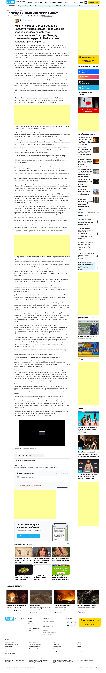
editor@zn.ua (51, 634)
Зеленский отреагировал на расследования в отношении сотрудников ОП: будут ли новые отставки (85, 246)
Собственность (80, 651)
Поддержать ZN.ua (93, 2)
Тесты (66, 2)
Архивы (30, 621)
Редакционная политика (34, 628)
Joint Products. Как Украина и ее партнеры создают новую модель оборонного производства (85, 183)
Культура (55, 651)
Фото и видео (44, 2)
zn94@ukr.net (45, 630)
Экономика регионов (10, 653)
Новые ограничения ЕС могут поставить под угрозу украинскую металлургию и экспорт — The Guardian (85, 141)
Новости (30, 2)
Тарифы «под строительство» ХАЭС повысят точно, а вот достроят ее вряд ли (87, 338)
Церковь (55, 648)
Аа (86, 2)
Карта (29, 630)
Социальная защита (34, 642)
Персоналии (32, 651)
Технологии (56, 644)
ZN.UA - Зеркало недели (88, 110)
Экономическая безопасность (36, 648)
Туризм (78, 648)
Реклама (30, 626)
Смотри (81, 409)
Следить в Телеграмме (29, 536)
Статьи (37, 2)
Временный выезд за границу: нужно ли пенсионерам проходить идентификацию (85, 221)
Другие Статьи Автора (87, 318)
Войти (82, 2)
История (79, 644)
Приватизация (9, 651)
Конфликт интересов (34, 646)
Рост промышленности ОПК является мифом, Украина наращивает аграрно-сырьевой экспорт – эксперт (85, 173)
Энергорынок (8, 648)
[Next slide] (98, 6)
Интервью (53, 2)
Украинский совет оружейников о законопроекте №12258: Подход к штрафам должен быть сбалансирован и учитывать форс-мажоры (85, 203)
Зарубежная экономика (35, 644)
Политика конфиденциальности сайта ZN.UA (90, 667)
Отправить (62, 486)
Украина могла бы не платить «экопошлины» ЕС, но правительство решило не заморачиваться (85, 163)
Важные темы (11, 5)
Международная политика (11, 644)
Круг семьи (79, 646)
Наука (54, 642)
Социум (79, 642)
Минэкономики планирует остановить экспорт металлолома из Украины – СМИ (85, 192)
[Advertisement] (42, 115)
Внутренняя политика (10, 642)
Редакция (30, 623)
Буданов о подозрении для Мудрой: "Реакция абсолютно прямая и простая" (86, 256)
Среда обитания (57, 646)
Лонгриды (60, 2)
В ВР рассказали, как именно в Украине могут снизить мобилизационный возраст (85, 266)
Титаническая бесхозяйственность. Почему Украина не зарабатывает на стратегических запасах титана (85, 152)
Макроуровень (9, 646)
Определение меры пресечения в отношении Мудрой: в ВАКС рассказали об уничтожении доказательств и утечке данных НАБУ (85, 233)
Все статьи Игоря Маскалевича (25, 461)
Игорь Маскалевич (26, 21)
